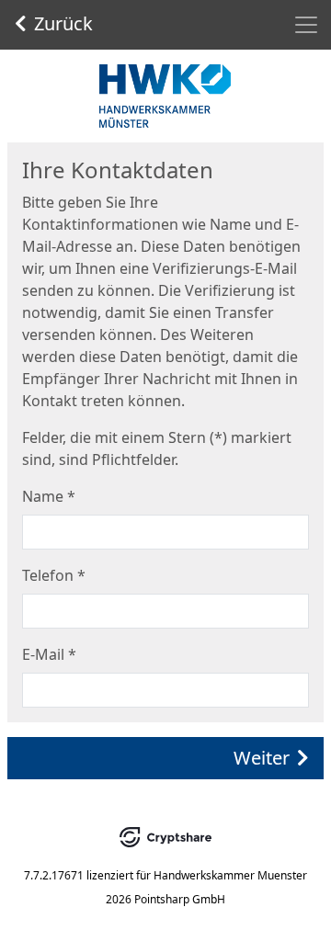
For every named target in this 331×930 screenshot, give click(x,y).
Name (48, 496)
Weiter (262, 757)
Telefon (54, 575)
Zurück (63, 23)
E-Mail (49, 654)
